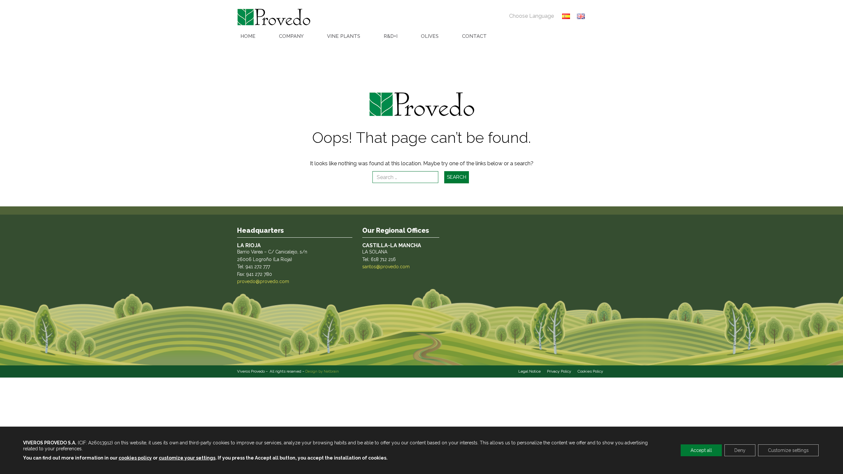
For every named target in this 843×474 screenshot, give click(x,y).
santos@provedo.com (386, 266)
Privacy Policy (559, 371)
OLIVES (430, 36)
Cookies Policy (590, 371)
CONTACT (474, 36)
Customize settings (788, 450)
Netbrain (331, 371)
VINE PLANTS (343, 36)
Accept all (701, 450)
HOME (248, 36)
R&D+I (390, 36)
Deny (740, 450)
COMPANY (291, 36)
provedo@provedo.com (263, 281)
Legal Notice (529, 371)
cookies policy (135, 458)
